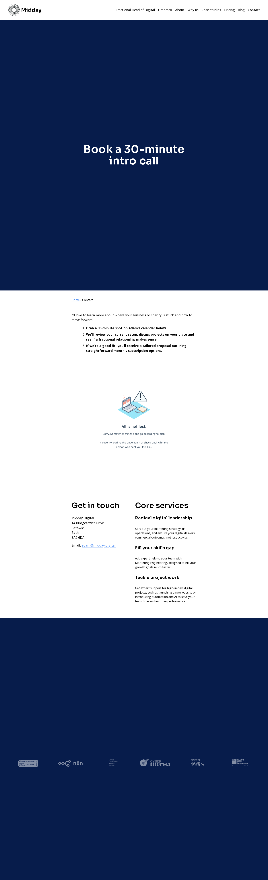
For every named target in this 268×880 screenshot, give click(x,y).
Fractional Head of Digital (135, 10)
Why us (193, 10)
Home (75, 300)
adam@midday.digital (99, 545)
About (180, 10)
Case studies (211, 10)
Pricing (229, 10)
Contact (254, 10)
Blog (241, 10)
